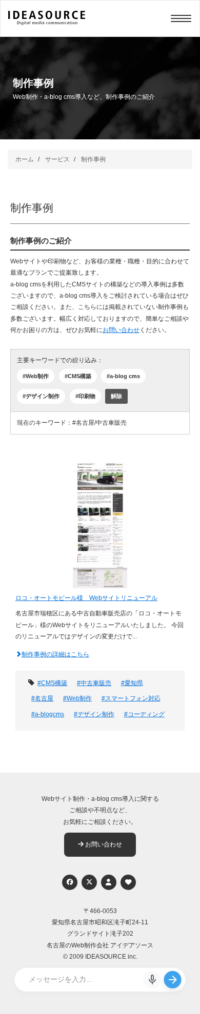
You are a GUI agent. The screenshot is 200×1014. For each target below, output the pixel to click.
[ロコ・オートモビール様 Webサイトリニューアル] (100, 525)
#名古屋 (42, 698)
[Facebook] (69, 882)
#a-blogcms (47, 714)
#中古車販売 (94, 683)
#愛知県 (132, 683)
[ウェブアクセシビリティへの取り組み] (128, 882)
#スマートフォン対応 (131, 698)
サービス (57, 159)
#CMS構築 (78, 376)
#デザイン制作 (41, 396)
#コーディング (144, 714)
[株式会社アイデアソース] (46, 23)
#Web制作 (36, 376)
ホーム (24, 159)
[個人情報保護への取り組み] (108, 882)
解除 (116, 396)
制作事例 (93, 159)
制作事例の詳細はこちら (55, 654)
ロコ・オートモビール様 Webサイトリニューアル (86, 598)
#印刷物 (85, 396)
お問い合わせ (121, 330)
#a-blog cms (123, 376)
